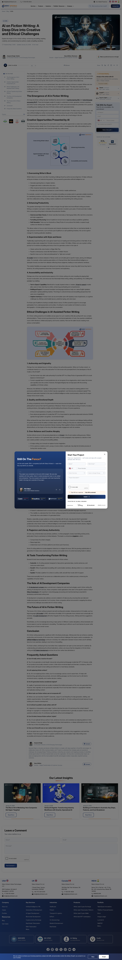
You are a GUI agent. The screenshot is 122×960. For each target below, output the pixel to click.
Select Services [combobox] (73, 473)
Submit (85, 496)
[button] (104, 454)
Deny (93, 956)
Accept (104, 956)
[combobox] (72, 468)
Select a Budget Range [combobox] (94, 473)
